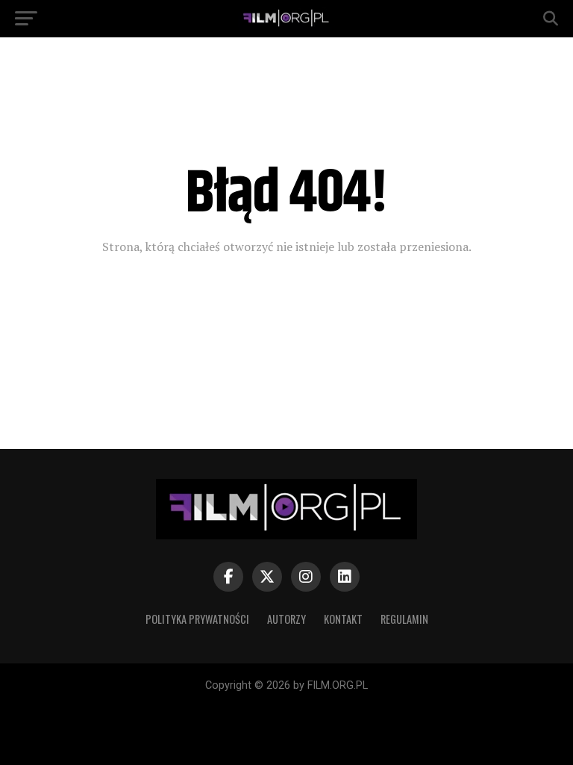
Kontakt (343, 619)
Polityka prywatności (197, 619)
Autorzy (286, 619)
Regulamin (404, 619)
